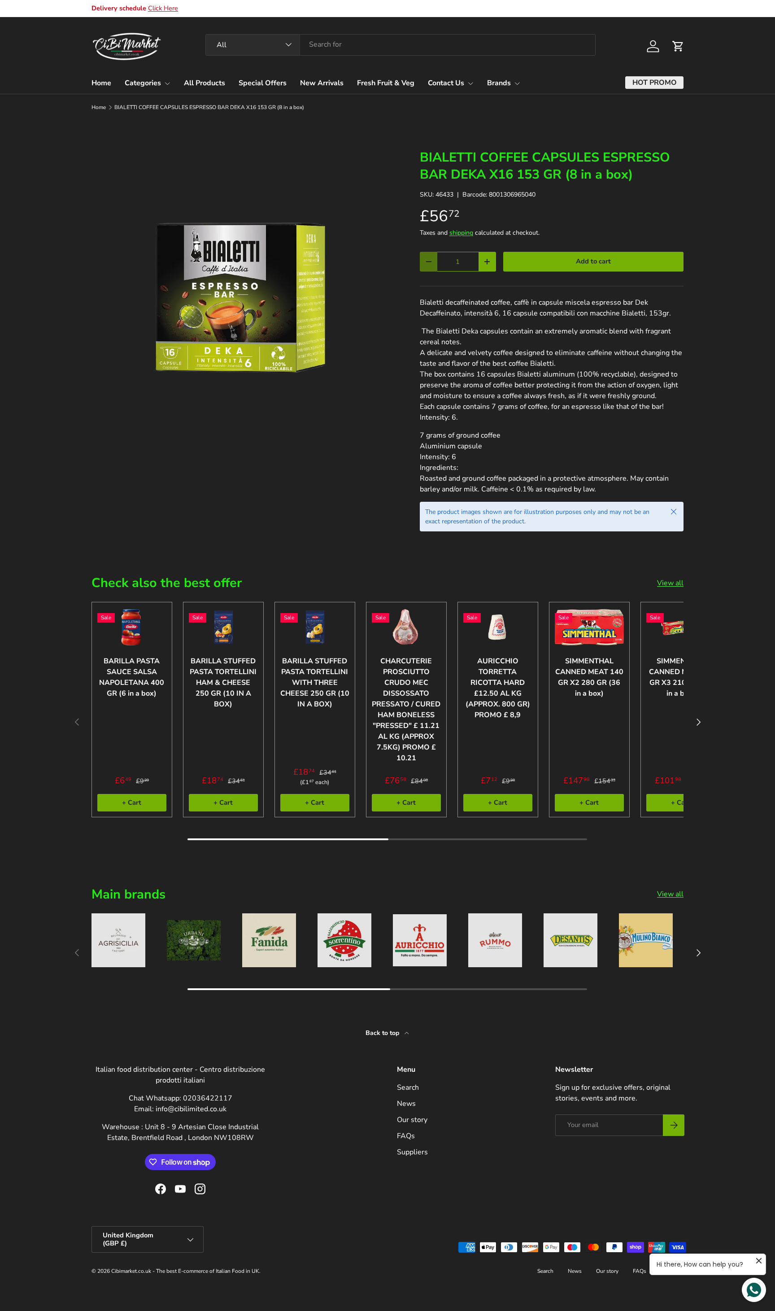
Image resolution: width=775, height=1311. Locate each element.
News (406, 1104)
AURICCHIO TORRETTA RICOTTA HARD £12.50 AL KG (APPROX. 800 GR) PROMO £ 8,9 (498, 688)
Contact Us (446, 83)
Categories (143, 83)
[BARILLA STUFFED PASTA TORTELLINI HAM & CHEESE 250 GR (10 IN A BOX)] (223, 627)
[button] (678, 46)
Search (408, 1087)
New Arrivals (322, 83)
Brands (499, 83)
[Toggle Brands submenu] (517, 83)
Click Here (163, 8)
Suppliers (412, 1152)
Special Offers (263, 83)
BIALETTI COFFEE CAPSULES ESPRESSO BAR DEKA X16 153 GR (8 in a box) (209, 107)
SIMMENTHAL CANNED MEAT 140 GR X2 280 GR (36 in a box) (589, 677)
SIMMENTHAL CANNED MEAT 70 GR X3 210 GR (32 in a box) (681, 677)
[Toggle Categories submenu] (167, 83)
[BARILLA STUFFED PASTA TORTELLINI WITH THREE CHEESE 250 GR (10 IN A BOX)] (314, 627)
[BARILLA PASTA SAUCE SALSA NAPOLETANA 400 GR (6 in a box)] (131, 627)
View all (670, 583)
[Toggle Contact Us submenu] (470, 83)
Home (101, 83)
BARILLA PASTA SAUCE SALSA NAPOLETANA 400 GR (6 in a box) (131, 677)
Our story (412, 1120)
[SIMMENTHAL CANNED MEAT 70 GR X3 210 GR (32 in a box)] (680, 627)
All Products (204, 83)
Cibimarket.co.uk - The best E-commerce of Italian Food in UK (185, 1271)
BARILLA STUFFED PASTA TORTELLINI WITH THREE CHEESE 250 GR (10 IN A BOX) (314, 682)
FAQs (406, 1136)
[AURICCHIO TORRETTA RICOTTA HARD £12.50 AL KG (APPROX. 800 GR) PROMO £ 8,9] (497, 627)
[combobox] (400, 44)
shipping (461, 232)
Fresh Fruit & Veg (385, 83)
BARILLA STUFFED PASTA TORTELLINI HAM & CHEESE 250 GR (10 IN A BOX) (223, 682)
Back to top (383, 1033)
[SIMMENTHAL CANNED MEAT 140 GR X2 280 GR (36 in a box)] (589, 627)
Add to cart (593, 261)
